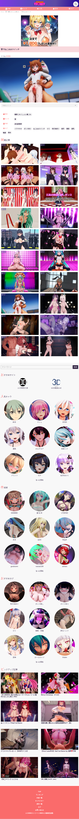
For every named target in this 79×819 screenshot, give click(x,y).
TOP (39, 791)
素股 (67, 129)
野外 (9, 132)
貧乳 (72, 129)
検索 (75, 367)
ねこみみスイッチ (39, 129)
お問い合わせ (39, 810)
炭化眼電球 (18, 124)
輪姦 (4, 132)
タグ (39, 807)
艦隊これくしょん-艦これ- (23, 114)
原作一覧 (39, 804)
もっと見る (39, 480)
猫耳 (62, 129)
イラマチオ (18, 129)
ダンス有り (27, 129)
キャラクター (39, 801)
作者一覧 (39, 798)
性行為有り (55, 129)
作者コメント (7, 105)
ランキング (39, 795)
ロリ (48, 129)
